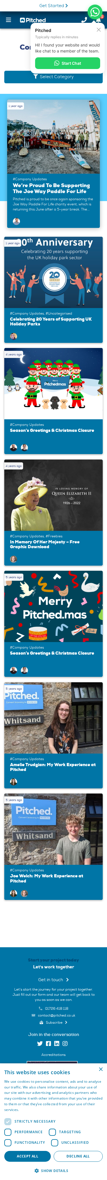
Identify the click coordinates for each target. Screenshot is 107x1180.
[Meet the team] (13, 335)
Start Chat (71, 63)
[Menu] (8, 20)
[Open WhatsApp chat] (95, 12)
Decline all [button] (78, 1156)
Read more (29, 1109)
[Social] (40, 1044)
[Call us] (84, 20)
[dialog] (53, 1121)
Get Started (52, 6)
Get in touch (51, 980)
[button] (53, 1170)
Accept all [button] (27, 1156)
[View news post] (53, 164)
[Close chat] (99, 29)
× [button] (100, 1069)
